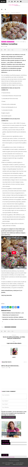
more (24, 49)
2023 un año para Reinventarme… (10, 365)
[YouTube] (11, 1)
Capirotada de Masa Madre (14, 342)
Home (2, 12)
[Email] (20, 1)
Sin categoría (10, 41)
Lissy (25, 41)
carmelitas (7, 327)
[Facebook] (9, 1)
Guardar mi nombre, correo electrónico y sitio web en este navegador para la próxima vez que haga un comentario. (13, 413)
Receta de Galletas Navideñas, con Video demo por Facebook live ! (14, 337)
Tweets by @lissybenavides (8, 457)
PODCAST (7, 464)
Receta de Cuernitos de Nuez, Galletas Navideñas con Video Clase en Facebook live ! (14, 319)
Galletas (7, 12)
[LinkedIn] (17, 1)
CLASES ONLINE (20, 463)
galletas (13, 327)
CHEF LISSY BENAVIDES (7, 463)
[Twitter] (14, 1)
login (3, 1)
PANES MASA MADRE (18, 464)
